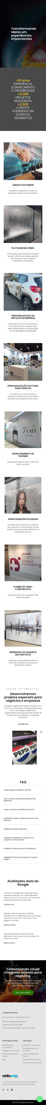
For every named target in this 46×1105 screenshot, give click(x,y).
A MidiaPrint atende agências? (15, 829)
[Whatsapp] (40, 1099)
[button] (23, 791)
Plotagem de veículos (11, 1051)
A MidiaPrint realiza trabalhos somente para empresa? (21, 819)
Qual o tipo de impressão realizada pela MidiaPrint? (20, 800)
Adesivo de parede (23, 185)
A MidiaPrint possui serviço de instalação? (20, 848)
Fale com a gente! (23, 992)
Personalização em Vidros (10, 1055)
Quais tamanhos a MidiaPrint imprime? (19, 809)
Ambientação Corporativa (7, 1046)
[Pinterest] (12, 1090)
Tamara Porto (9, 904)
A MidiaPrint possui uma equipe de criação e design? (21, 858)
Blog (4, 1059)
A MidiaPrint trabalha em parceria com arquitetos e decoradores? (19, 839)
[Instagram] (8, 1090)
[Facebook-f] (3, 1090)
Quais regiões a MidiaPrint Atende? (17, 790)
